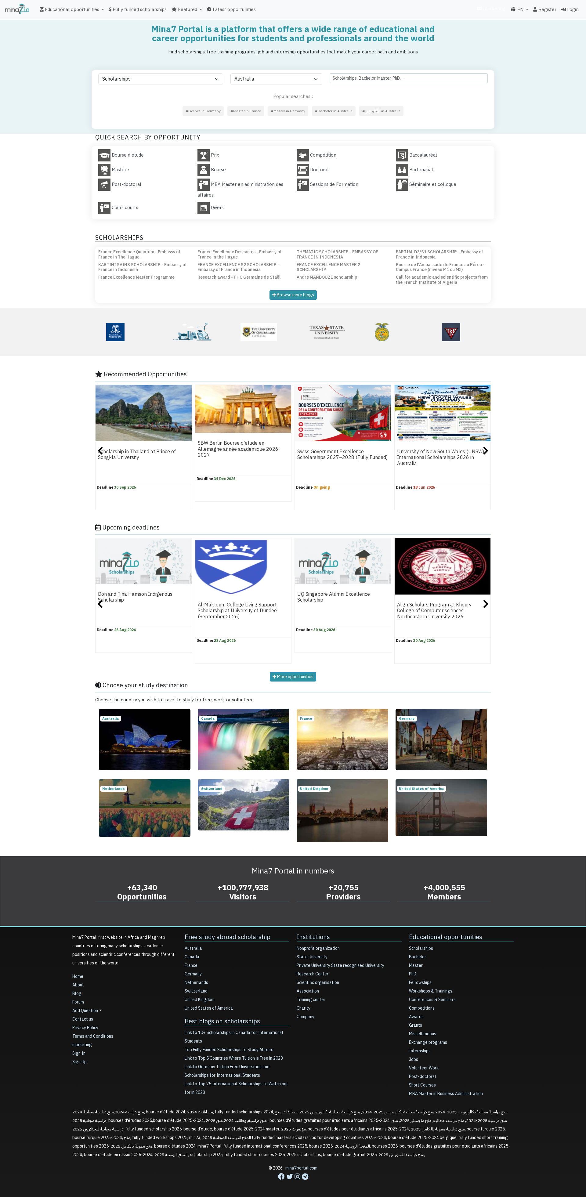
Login (572, 9)
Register (546, 9)
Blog (76, 993)
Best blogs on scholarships (222, 1021)
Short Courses (422, 1085)
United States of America (209, 1008)
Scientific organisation (318, 982)
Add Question (85, 1010)
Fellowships (420, 982)
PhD (412, 974)
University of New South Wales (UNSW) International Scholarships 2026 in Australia (440, 457)
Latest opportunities (234, 9)
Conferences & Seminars (432, 999)
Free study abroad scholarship (227, 937)
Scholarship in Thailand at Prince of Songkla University (137, 454)
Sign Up (79, 1062)
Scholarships (421, 948)
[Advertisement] (293, 1183)
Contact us (82, 1019)
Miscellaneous (422, 1034)
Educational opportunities (445, 937)
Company (305, 1017)
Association (308, 991)
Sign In (78, 1053)
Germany (193, 974)
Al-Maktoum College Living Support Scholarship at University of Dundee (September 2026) (237, 610)
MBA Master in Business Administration (446, 1093)
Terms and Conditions (92, 1036)
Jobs (413, 1059)
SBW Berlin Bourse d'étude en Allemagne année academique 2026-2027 (239, 449)
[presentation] (100, 452)
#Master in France (245, 111)
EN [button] (519, 9)
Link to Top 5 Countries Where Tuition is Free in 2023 (234, 1058)
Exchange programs (428, 1042)
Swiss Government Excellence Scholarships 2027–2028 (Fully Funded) (342, 454)
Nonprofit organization (318, 948)
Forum (78, 1002)
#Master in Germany (288, 111)
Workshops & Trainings (430, 991)
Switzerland (196, 991)
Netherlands (196, 982)
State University (312, 957)
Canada (192, 957)
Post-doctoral (422, 1076)
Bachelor (417, 957)
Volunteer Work (424, 1068)
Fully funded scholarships (139, 9)
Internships (420, 1051)
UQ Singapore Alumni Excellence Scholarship (333, 597)
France (191, 965)
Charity (303, 1008)
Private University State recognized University (340, 965)
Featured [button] (187, 9)
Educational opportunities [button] (71, 9)
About (78, 985)
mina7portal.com (301, 1168)
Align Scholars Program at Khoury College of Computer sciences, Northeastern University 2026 (434, 610)
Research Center (312, 974)
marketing (493, 8)
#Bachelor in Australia (334, 111)
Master (416, 965)
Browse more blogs (295, 295)
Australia (193, 948)
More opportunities (294, 677)
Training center (311, 999)
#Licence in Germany (203, 111)
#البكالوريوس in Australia (381, 111)
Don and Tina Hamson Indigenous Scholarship (135, 597)
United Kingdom (200, 999)
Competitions (422, 1008)
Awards (416, 1017)
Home (77, 976)
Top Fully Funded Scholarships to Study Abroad (229, 1050)
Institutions (313, 937)
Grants (415, 1025)
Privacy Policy (85, 1028)
